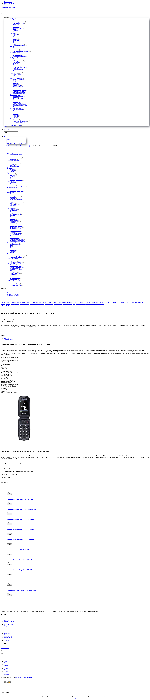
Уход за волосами (14, 274)
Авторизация (4, 7)
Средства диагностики (18, 69)
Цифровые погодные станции (16, 270)
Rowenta (47, 304)
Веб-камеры (15, 84)
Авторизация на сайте (10, 620)
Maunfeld (3, 304)
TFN (82, 304)
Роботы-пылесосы (17, 74)
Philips (17, 304)
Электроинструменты (15, 259)
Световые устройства (16, 108)
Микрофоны (16, 63)
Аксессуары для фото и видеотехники (21, 51)
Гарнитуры (15, 35)
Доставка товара (8, 636)
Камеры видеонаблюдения (19, 53)
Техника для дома (15, 95)
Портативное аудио (17, 58)
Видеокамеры (16, 49)
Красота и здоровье (12, 272)
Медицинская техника (15, 278)
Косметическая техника (15, 275)
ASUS (11, 302)
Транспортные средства (15, 281)
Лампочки (15, 117)
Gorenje (71, 302)
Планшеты (15, 30)
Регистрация (12, 7)
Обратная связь (5, 648)
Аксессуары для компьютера (19, 92)
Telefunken (78, 304)
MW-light (13, 304)
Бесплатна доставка (9, 624)
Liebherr (132, 302)
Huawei (96, 302)
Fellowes (59, 302)
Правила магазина (9, 623)
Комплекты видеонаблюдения (19, 56)
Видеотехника (14, 38)
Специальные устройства (14, 280)
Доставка (6, 129)
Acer (2, 302)
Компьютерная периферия (19, 91)
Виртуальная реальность (18, 44)
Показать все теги (5, 305)
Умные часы (16, 29)
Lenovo (126, 302)
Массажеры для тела (14, 276)
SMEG (65, 304)
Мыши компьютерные (18, 86)
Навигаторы (16, 68)
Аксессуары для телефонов (19, 21)
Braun (28, 302)
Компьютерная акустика (18, 61)
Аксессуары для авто (17, 72)
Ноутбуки (15, 81)
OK (75, 698)
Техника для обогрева (15, 264)
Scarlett (56, 304)
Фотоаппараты (16, 47)
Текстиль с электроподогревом (19, 104)
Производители (8, 637)
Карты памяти (16, 24)
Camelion (32, 302)
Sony (68, 304)
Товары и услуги (8, 626)
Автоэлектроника (15, 66)
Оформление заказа (9, 3)
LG (129, 302)
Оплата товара (7, 634)
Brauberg (24, 302)
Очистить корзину (21, 143)
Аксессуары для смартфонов (19, 19)
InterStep (101, 302)
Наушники (15, 34)
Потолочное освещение (18, 109)
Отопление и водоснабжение (16, 269)
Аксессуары (13, 18)
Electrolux (54, 302)
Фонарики (15, 114)
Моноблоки (15, 80)
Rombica (42, 304)
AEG (4, 302)
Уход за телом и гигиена (15, 273)
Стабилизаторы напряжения (19, 122)
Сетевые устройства (17, 88)
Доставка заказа (8, 4)
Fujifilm (64, 302)
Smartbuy (60, 304)
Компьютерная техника (16, 78)
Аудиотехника (14, 57)
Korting (117, 302)
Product (9, 493)
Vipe (85, 304)
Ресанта (100, 304)
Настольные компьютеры (18, 79)
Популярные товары (15, 125)
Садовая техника (14, 261)
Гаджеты (12, 33)
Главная (6, 15)
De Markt (45, 302)
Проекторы (15, 42)
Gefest (67, 302)
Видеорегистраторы (17, 55)
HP (93, 302)
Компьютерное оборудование (19, 90)
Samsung (51, 304)
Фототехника (13, 46)
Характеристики (8, 339)
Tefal (74, 304)
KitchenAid (108, 302)
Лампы (14, 111)
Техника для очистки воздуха (16, 267)
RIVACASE (36, 304)
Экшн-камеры (16, 50)
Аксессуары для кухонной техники (20, 106)
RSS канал (6, 640)
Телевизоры (15, 39)
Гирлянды (15, 116)
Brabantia (18, 302)
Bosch (14, 302)
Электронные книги (17, 31)
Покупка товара (8, 2)
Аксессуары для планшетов (19, 22)
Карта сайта (7, 639)
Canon (36, 302)
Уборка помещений (17, 103)
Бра (14, 110)
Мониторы (15, 83)
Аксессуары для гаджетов (18, 23)
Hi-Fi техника (16, 62)
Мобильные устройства (16, 25)
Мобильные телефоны (18, 28)
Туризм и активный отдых (15, 285)
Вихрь (95, 304)
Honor (81, 302)
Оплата (6, 128)
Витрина (6, 126)
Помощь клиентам (9, 621)
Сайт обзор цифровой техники (23, 677)
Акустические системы (18, 60)
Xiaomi (92, 304)
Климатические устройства (14, 263)
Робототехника (14, 73)
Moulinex (8, 304)
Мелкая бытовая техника (18, 98)
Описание (6, 338)
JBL (104, 302)
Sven (71, 304)
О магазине (7, 633)
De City (40, 302)
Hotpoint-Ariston (88, 302)
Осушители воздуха (14, 268)
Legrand (121, 302)
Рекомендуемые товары (13, 295)
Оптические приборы (14, 284)
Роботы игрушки (17, 75)
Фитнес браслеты (17, 36)
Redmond (26, 304)
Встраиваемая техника (18, 100)
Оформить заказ (11, 143)
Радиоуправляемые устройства (19, 76)
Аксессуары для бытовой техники (20, 105)
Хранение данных (17, 85)
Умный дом (15, 97)
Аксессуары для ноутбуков (19, 93)
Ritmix (31, 304)
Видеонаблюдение (15, 52)
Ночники (15, 112)
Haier (75, 302)
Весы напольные (13, 279)
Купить (3, 335)
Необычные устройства (15, 283)
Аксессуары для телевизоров (19, 45)
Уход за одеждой (16, 102)
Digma (49, 302)
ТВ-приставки (16, 41)
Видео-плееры (16, 40)
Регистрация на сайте (9, 618)
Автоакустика (16, 70)
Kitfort (113, 302)
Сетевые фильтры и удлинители (20, 121)
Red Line (22, 304)
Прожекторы (16, 115)
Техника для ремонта (12, 258)
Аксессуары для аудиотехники (19, 64)
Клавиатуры (16, 87)
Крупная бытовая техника (19, 99)
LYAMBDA (142, 302)
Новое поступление (15, 123)
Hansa (78, 302)
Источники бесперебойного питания (21, 120)
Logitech (137, 302)
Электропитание (14, 119)
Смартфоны (16, 27)
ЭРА (103, 304)
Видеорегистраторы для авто (19, 67)
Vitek (88, 304)
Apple (7, 302)
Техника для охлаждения (15, 266)
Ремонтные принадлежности (16, 262)
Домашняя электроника (18, 96)
